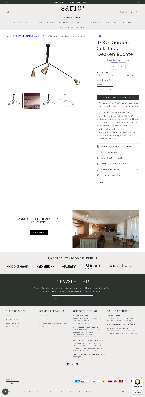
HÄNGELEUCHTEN (35, 36)
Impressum (105, 392)
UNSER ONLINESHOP (13, 319)
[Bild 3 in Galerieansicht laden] (49, 101)
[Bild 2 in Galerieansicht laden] (32, 101)
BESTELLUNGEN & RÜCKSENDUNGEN (53, 323)
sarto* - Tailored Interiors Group (22, 392)
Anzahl (99, 85)
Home (8, 36)
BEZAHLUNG (44, 319)
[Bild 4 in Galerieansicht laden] (66, 101)
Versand (110, 76)
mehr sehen (39, 232)
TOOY (100, 36)
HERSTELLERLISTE (12, 323)
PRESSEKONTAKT (12, 327)
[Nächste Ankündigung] (138, 2)
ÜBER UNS (9, 316)
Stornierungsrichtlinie (119, 392)
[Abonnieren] (90, 298)
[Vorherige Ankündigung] (6, 2)
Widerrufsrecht (42, 392)
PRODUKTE (19, 36)
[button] (8, 12)
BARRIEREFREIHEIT (46, 327)
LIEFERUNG (43, 316)
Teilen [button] (101, 182)
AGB (70, 392)
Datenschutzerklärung (58, 392)
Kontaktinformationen (90, 392)
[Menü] (141, 379)
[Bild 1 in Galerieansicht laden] (14, 101)
